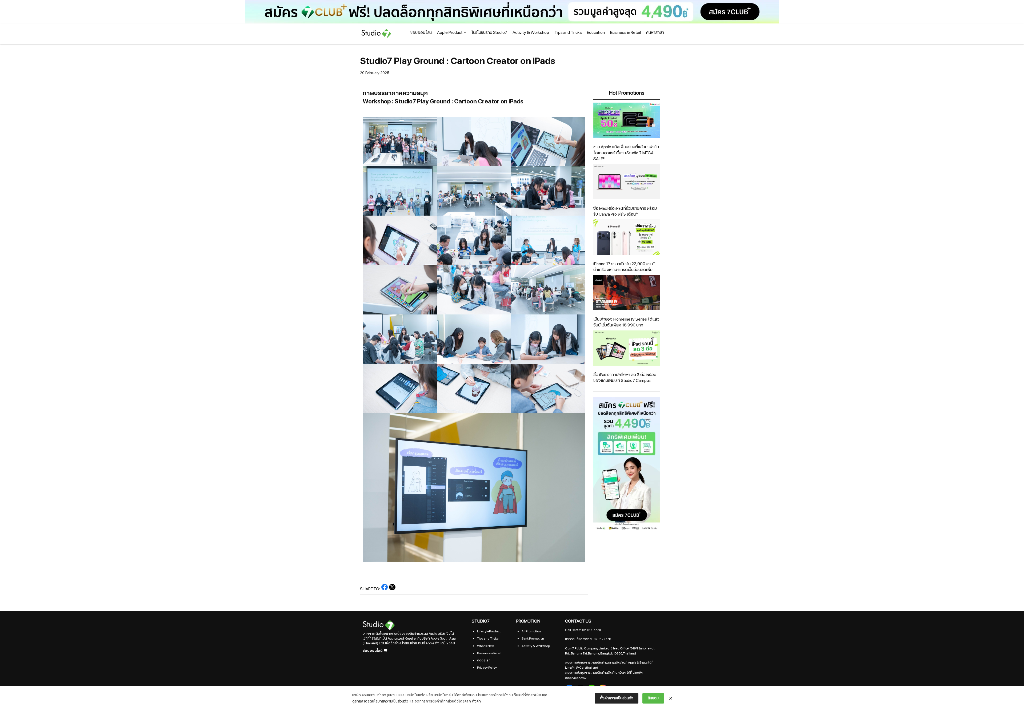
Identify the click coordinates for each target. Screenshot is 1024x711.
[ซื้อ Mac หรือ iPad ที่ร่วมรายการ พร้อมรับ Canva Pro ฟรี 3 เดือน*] (626, 182)
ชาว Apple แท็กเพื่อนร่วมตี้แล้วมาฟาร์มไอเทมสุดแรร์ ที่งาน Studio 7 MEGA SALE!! (626, 153)
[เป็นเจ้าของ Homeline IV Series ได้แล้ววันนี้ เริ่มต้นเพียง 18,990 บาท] (626, 293)
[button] (512, 11)
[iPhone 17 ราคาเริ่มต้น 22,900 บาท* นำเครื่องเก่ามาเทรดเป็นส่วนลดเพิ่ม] (626, 237)
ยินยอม (653, 698)
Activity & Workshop (536, 646)
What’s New (485, 646)
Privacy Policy (487, 667)
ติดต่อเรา (483, 660)
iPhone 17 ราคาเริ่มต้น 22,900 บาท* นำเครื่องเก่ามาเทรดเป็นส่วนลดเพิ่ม (624, 267)
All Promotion (531, 631)
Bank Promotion (533, 638)
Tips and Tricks (487, 638)
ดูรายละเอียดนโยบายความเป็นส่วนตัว (380, 701)
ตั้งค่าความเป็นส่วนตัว (616, 698)
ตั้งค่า (476, 701)
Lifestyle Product (489, 631)
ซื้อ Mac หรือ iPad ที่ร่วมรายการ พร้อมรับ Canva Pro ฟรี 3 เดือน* (625, 211)
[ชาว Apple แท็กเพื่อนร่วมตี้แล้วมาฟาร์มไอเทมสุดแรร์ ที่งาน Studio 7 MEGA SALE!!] (626, 121)
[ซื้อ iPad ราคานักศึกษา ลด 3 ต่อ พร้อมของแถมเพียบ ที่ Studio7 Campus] (626, 348)
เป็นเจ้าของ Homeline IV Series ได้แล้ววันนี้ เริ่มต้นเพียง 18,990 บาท (626, 322)
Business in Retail (489, 653)
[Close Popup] (670, 698)
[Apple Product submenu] (465, 32)
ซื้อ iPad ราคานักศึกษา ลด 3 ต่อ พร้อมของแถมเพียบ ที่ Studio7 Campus (624, 377)
